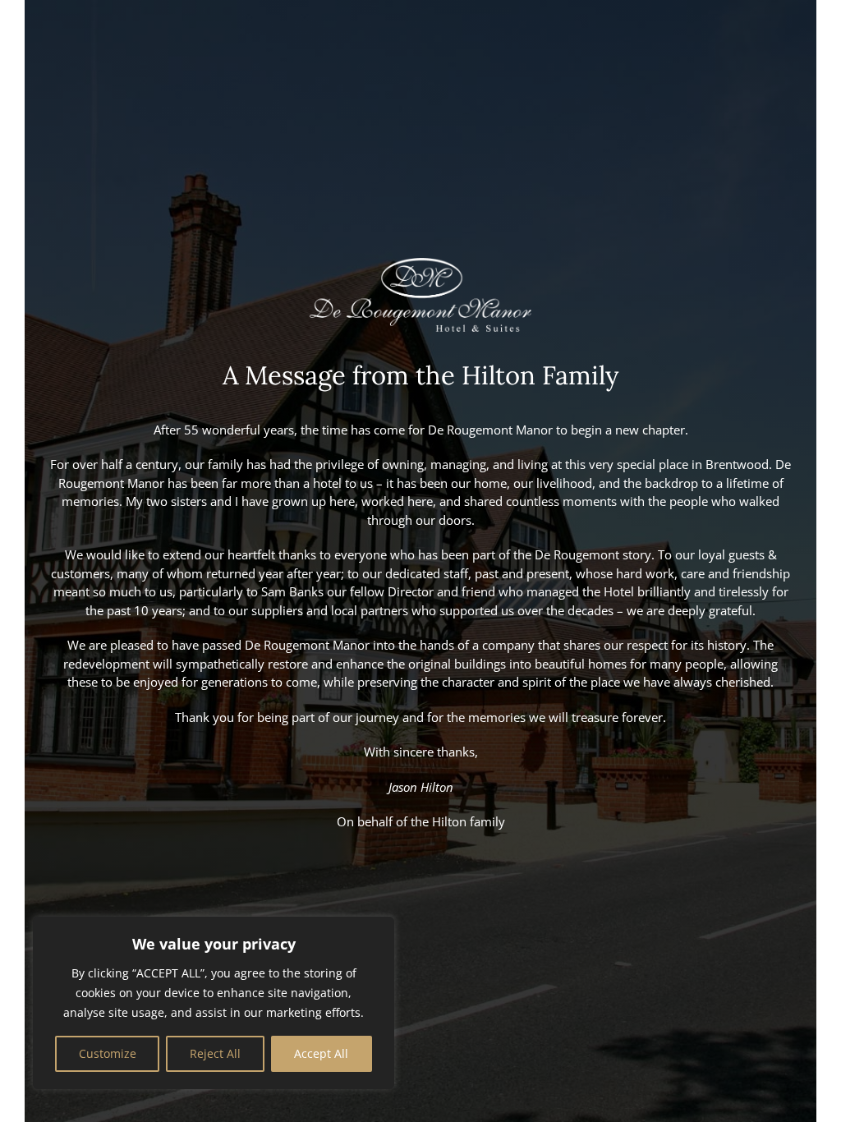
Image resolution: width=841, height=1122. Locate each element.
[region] (213, 1003)
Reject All (215, 1053)
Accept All (321, 1053)
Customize (107, 1053)
